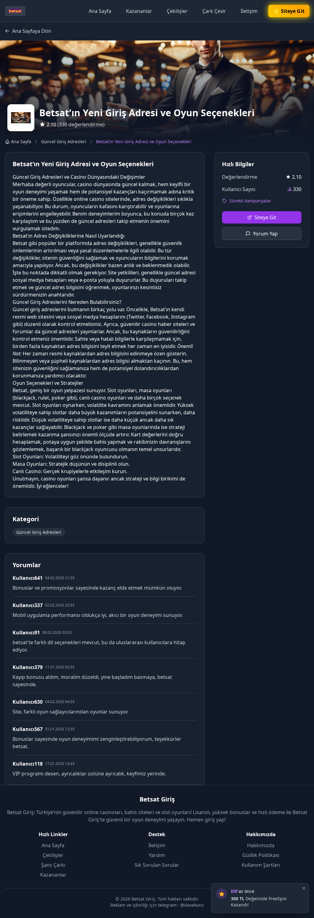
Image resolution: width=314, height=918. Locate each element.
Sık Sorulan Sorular (157, 865)
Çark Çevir (214, 11)
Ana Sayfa (100, 11)
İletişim (249, 11)
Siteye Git (265, 217)
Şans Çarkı (53, 865)
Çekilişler (177, 11)
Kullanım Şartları (261, 865)
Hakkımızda (260, 845)
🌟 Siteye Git (288, 11)
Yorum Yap (265, 233)
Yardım (157, 855)
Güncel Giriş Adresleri (63, 141)
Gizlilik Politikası (260, 855)
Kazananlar (139, 11)
